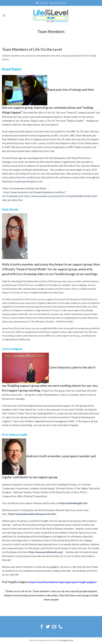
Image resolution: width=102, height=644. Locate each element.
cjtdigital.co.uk (66, 640)
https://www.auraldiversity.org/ (45, 552)
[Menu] (4, 15)
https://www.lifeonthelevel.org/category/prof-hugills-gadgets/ (63, 582)
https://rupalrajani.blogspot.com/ (25, 181)
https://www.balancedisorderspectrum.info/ (32, 514)
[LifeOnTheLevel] (51, 15)
